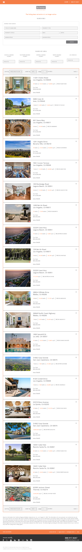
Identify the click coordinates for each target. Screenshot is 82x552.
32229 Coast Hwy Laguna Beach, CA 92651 (43, 272)
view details (36, 92)
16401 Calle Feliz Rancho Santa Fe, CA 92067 (44, 467)
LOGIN (66, 2)
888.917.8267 (75, 2)
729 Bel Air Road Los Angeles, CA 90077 (42, 251)
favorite (76, 77)
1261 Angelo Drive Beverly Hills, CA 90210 (42, 143)
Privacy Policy (14, 548)
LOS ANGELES (73, 55)
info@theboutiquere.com (72, 540)
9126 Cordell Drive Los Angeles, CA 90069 (42, 380)
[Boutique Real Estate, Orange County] (41, 8)
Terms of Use (20, 548)
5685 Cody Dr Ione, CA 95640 (39, 100)
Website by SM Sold (27, 548)
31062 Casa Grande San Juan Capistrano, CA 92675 (45, 359)
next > (75, 71)
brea (78, 531)
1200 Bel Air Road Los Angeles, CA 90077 (42, 206)
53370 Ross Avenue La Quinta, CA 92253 (41, 403)
